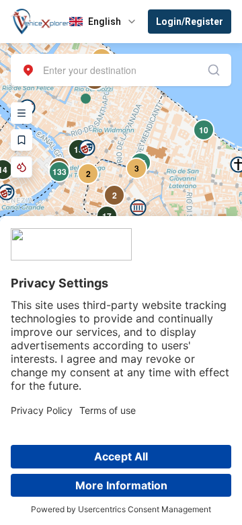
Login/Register (189, 21)
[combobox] (121, 70)
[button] (138, 207)
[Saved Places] (21, 140)
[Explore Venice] (21, 113)
